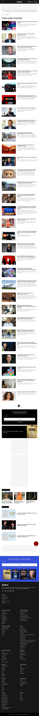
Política (21, 692)
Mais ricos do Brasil (24, 610)
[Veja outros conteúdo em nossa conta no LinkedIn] (13, 591)
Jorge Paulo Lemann (23, 614)
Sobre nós (3, 594)
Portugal (3, 680)
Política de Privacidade (20, 421)
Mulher (20, 11)
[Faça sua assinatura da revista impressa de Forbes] (7, 574)
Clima (21, 680)
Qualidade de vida (5, 684)
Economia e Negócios (6, 650)
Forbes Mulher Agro (5, 708)
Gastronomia (4, 683)
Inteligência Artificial (5, 627)
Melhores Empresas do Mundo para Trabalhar (28, 640)
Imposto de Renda (5, 662)
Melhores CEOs (22, 636)
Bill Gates (3, 623)
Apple (3, 634)
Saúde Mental (22, 651)
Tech (23, 11)
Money (16, 11)
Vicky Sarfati (22, 613)
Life (10, 11)
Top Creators (22, 646)
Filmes (21, 667)
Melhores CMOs (23, 639)
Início (3, 14)
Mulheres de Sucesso (23, 643)
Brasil (21, 695)
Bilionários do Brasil (33, 11)
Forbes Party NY (4, 700)
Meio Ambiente (23, 678)
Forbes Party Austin (5, 701)
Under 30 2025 (22, 647)
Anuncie (35, 1)
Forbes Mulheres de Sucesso (6, 707)
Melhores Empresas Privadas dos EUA (26, 642)
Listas (13, 11)
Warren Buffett (4, 619)
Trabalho (21, 657)
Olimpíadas (4, 674)
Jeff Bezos (3, 614)
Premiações (22, 673)
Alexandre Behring (23, 619)
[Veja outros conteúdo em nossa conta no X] (5, 591)
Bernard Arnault (4, 617)
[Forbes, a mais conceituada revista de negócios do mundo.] (19, 585)
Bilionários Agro (22, 628)
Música (21, 671)
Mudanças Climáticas (24, 683)
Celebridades (22, 668)
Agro (4, 11)
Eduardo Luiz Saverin (23, 611)
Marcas (3, 688)
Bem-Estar (22, 650)
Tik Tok (3, 633)
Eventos (21, 670)
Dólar (3, 660)
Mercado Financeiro (5, 653)
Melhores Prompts (5, 628)
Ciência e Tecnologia (6, 625)
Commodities (4, 657)
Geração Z (22, 653)
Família (21, 656)
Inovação (3, 630)
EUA (21, 694)
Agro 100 (21, 627)
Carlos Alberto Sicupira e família (25, 617)
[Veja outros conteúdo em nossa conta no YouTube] (10, 591)
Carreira (7, 11)
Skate (3, 673)
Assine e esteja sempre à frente (23, 588)
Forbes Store (4, 595)
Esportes (3, 664)
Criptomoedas (4, 659)
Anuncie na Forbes (5, 598)
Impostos (3, 656)
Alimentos (22, 684)
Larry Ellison (4, 616)
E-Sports (3, 667)
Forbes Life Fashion (5, 698)
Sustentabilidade (23, 681)
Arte (2, 687)
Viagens (3, 681)
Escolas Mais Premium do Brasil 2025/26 (27, 634)
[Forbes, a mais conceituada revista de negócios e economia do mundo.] (19, 2)
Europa (21, 700)
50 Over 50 (22, 633)
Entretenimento (23, 664)
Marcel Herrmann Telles (24, 616)
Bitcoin (3, 651)
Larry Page (4, 620)
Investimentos (4, 654)
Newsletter (3, 602)
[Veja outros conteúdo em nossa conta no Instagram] (8, 591)
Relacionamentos (23, 654)
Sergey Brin (4, 622)
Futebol (3, 670)
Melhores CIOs (22, 637)
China (21, 697)
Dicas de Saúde (22, 659)
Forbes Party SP (4, 703)
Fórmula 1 (3, 668)
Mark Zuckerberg (5, 613)
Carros (3, 690)
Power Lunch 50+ (5, 697)
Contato (3, 599)
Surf (2, 671)
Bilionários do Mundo (23, 631)
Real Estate (27, 11)
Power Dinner (4, 694)
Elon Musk (3, 611)
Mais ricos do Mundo (6, 610)
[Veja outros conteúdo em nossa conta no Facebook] (3, 591)
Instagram (3, 631)
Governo (21, 698)
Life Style (4, 678)
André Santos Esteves (24, 620)
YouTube (7, 14)
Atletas (3, 676)
